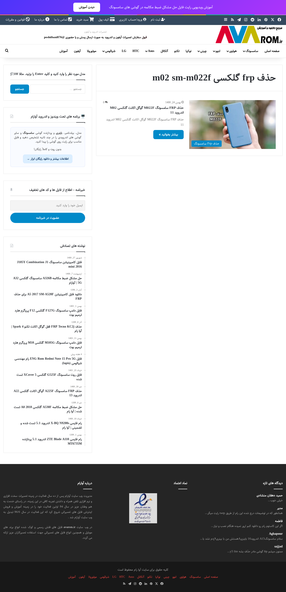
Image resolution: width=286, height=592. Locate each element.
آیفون (77, 51)
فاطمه (279, 521)
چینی (203, 51)
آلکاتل (164, 51)
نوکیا (188, 51)
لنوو (218, 51)
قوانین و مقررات (16, 19)
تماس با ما (61, 19)
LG (124, 51)
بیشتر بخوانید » (168, 134)
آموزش (63, 51)
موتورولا (91, 51)
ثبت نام (156, 19)
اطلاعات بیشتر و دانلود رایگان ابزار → (48, 159)
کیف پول (104, 19)
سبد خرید (82, 19)
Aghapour (276, 534)
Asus (151, 51)
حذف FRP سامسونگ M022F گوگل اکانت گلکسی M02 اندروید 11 (147, 110)
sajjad (278, 546)
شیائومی (110, 51)
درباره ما (39, 19)
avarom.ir (69, 527)
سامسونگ (252, 51)
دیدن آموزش (87, 7)
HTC (135, 51)
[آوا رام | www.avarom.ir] (249, 35)
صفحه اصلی (272, 51)
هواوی (233, 51)
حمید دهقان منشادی (270, 495)
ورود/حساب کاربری (131, 19)
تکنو (176, 51)
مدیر (280, 508)
